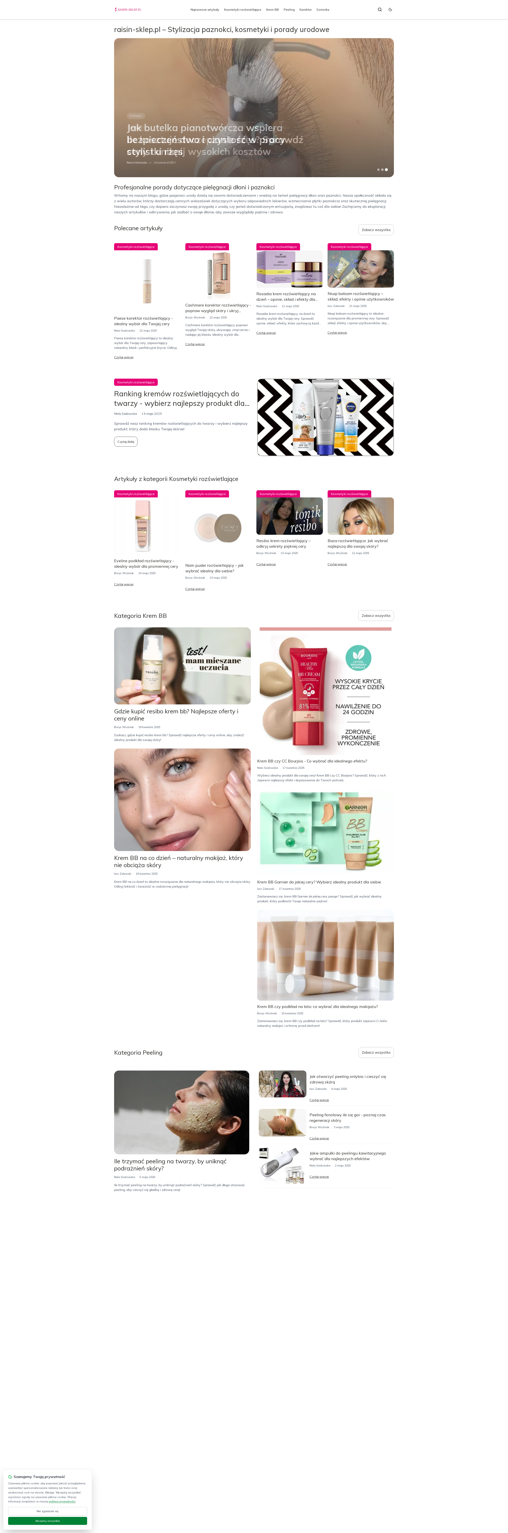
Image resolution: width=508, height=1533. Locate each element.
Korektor (305, 10)
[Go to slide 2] (382, 169)
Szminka (323, 10)
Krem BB (272, 10)
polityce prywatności (62, 1501)
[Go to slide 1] (378, 169)
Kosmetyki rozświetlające (242, 10)
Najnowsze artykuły (204, 10)
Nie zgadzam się (48, 1511)
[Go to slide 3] (386, 169)
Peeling (289, 10)
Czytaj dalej (125, 442)
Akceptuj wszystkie (47, 1521)
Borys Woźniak (136, 162)
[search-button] (380, 9)
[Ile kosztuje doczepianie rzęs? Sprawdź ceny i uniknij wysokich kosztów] (254, 107)
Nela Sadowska (124, 330)
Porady (136, 128)
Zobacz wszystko (376, 229)
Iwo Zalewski (336, 306)
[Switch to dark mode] (390, 9)
